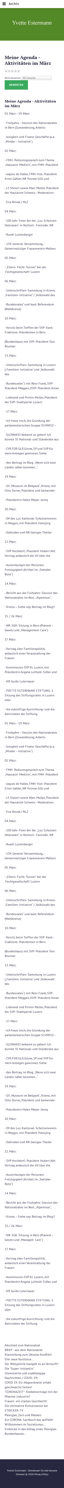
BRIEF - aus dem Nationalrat (24, 1350)
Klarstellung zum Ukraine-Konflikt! (28, 1355)
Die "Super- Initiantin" (19, 1369)
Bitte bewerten (13, 77)
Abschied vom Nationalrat (22, 1345)
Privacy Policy (41, 1474)
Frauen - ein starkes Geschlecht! (26, 1401)
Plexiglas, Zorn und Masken (23, 1415)
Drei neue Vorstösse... (19, 1359)
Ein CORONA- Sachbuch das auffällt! (29, 1420)
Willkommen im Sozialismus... (25, 1424)
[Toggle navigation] (4, 4)
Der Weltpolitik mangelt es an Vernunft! (31, 1364)
